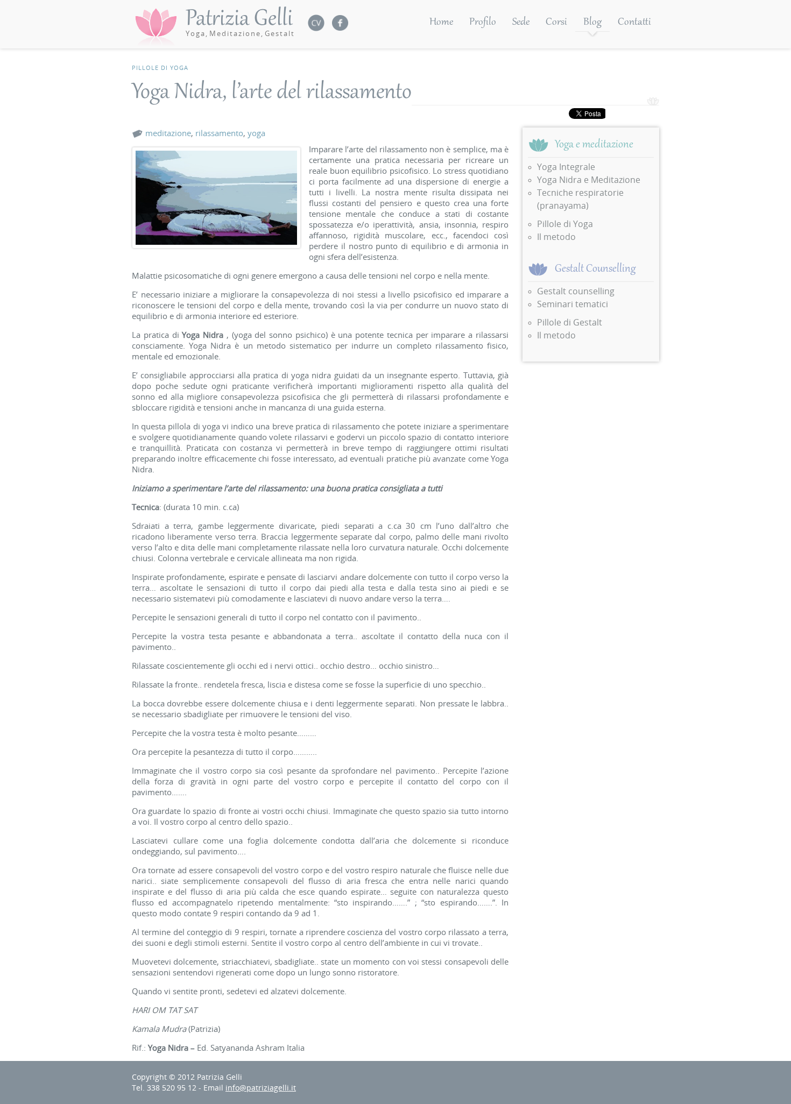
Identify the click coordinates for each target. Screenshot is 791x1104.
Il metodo (556, 237)
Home (441, 22)
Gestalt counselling (576, 291)
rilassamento (219, 133)
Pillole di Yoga (160, 67)
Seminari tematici (572, 304)
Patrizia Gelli (240, 22)
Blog (592, 22)
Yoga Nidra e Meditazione (588, 180)
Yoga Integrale (566, 167)
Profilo (482, 22)
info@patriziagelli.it (260, 1087)
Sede (520, 22)
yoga (256, 133)
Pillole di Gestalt (569, 322)
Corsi (556, 22)
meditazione (168, 133)
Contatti (634, 22)
